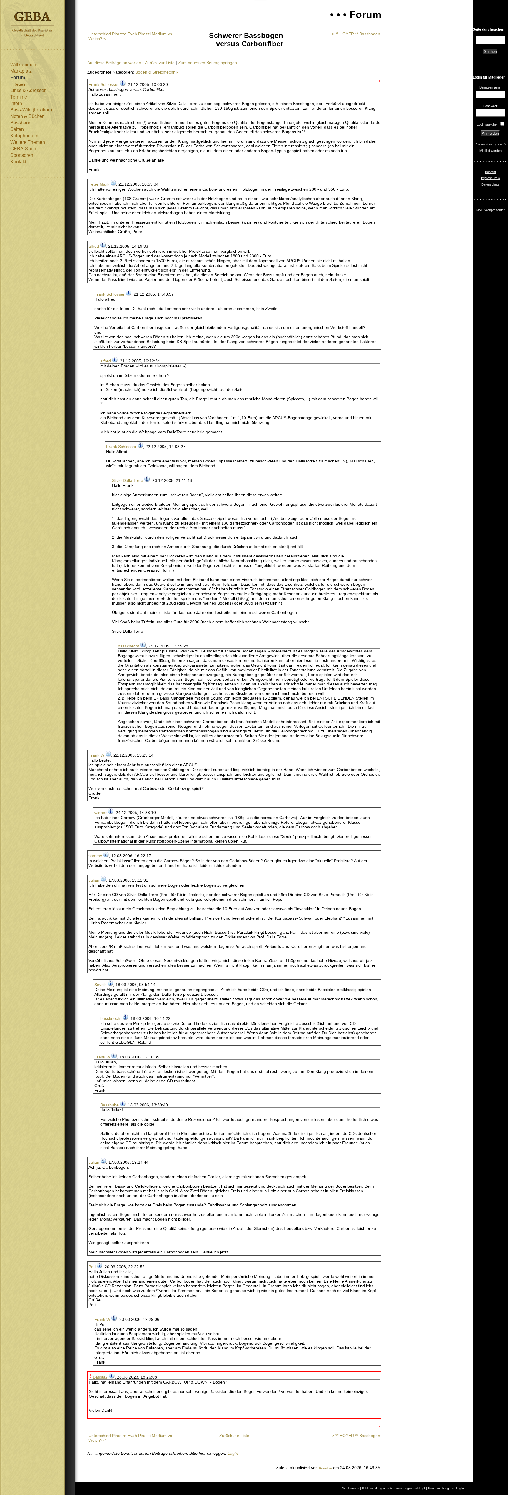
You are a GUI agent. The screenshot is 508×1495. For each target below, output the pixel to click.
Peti (92, 1266)
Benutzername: (490, 87)
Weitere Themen (27, 142)
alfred (93, 246)
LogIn (233, 1453)
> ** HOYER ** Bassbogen (356, 33)
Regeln (19, 84)
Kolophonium (24, 135)
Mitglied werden (490, 150)
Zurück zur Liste (160, 62)
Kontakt (18, 161)
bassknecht (128, 646)
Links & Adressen (28, 90)
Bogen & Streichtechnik (156, 72)
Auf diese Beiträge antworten (114, 62)
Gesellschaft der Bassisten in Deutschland (32, 24)
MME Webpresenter (490, 210)
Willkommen (23, 64)
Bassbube (109, 1105)
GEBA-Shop (23, 148)
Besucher (325, 1468)
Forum (17, 77)
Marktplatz (21, 71)
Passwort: (490, 106)
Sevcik (100, 984)
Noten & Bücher (27, 116)
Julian (93, 880)
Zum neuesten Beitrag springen (207, 62)
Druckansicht (350, 1488)
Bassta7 (100, 1377)
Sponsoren (21, 155)
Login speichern (488, 124)
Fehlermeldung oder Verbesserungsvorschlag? (393, 1488)
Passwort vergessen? (490, 144)
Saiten (17, 129)
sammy (95, 855)
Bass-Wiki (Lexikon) (31, 109)
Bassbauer (21, 122)
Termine (18, 96)
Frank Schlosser (103, 84)
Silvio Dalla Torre (127, 480)
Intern (16, 103)
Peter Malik (98, 184)
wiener (100, 812)
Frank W (96, 755)
